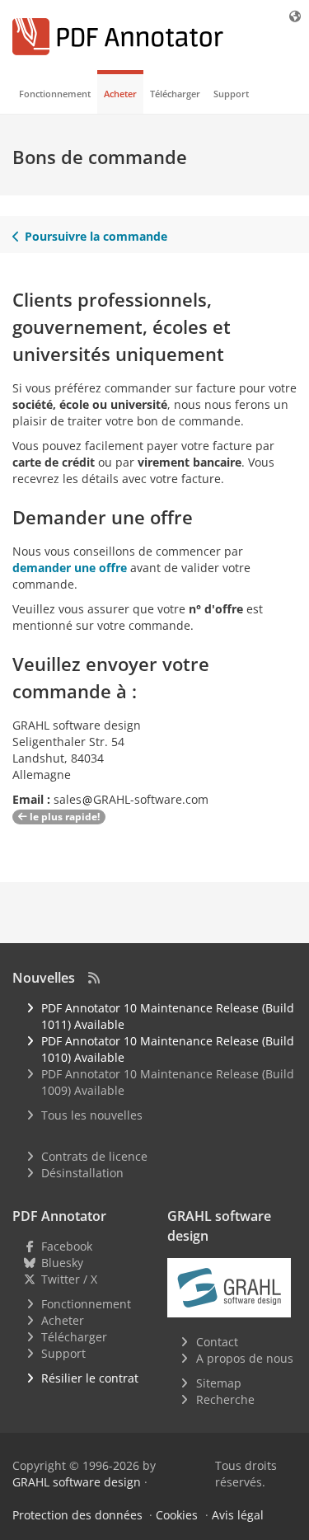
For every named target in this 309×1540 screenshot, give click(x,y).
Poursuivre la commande (96, 236)
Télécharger (175, 93)
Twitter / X (69, 1279)
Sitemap (218, 1383)
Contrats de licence (94, 1156)
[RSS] (94, 978)
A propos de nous (244, 1358)
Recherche (225, 1399)
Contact (217, 1342)
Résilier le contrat (89, 1378)
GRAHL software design (76, 1482)
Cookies (177, 1515)
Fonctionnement (55, 93)
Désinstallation (82, 1173)
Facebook (66, 1246)
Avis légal (238, 1515)
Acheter (120, 93)
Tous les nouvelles (92, 1115)
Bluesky (62, 1262)
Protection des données (77, 1515)
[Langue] (295, 16)
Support (231, 93)
